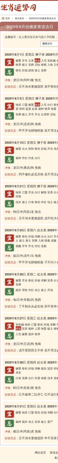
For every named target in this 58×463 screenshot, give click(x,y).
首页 (7, 18)
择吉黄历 (19, 18)
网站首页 (40, 452)
